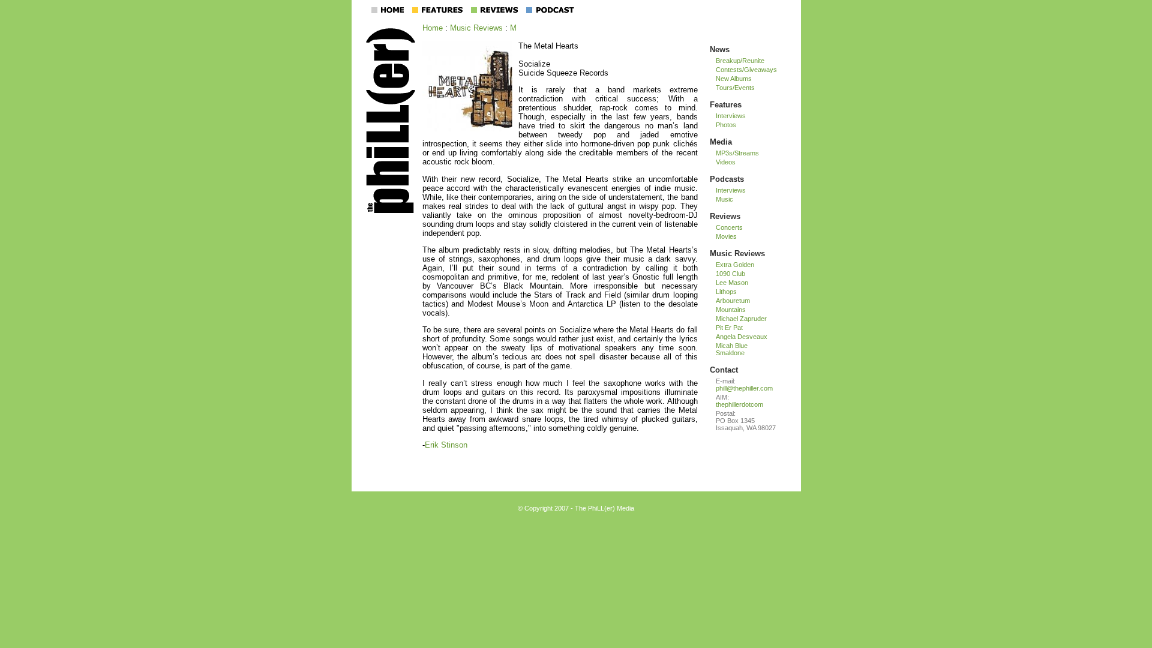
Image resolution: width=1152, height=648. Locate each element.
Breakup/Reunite (740, 60)
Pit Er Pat (729, 327)
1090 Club (730, 273)
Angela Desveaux (741, 336)
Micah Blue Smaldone (732, 349)
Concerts (729, 227)
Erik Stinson (446, 444)
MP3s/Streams (737, 153)
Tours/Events (735, 87)
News (720, 49)
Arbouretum (733, 300)
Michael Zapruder (741, 318)
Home (432, 27)
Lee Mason (732, 282)
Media (721, 141)
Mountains (731, 309)
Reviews (725, 216)
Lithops (726, 291)
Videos (726, 162)
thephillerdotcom (739, 404)
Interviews (731, 115)
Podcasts (727, 179)
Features (726, 104)
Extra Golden (735, 264)
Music (724, 199)
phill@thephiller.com (744, 388)
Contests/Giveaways (746, 69)
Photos (726, 124)
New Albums (734, 78)
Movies (726, 236)
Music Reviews (476, 27)
